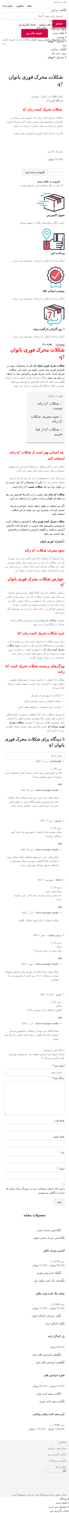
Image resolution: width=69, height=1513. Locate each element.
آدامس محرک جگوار (54, 1250)
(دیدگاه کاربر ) (55, 100)
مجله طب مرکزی (57, 1448)
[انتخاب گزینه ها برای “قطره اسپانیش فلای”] (60, 1369)
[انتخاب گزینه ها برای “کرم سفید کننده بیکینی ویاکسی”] (60, 1408)
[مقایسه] (41, 1244)
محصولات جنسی (51, 39)
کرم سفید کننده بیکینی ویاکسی (49, 1414)
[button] (60, 1330)
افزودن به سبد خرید (34, 172)
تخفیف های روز (34, 33)
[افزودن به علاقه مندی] (31, 1244)
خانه (62, 39)
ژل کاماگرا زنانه (56, 1336)
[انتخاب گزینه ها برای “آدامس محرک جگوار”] (60, 1244)
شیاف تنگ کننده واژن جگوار (50, 1293)
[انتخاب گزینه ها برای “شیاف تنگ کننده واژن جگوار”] (60, 1287)
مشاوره (62, 1442)
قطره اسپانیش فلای (54, 1375)
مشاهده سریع (50, 1244)
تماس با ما (61, 1466)
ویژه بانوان (36, 39)
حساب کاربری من (57, 1454)
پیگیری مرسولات (57, 1460)
